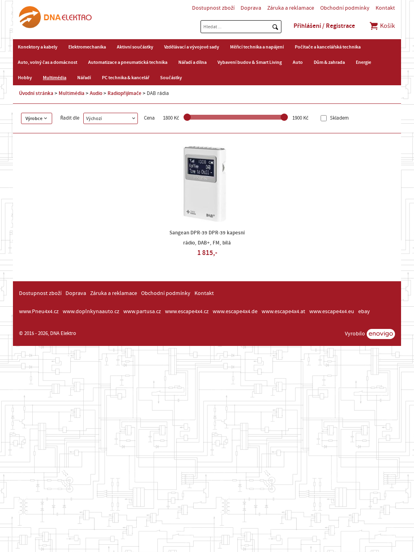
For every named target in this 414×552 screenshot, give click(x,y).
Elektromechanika (87, 47)
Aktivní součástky (135, 47)
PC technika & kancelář (125, 77)
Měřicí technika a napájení (257, 47)
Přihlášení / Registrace (324, 25)
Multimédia (54, 77)
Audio (96, 93)
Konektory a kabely (37, 47)
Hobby (25, 77)
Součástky (171, 77)
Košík (387, 25)
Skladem (339, 118)
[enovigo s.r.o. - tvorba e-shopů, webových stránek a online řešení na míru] (381, 334)
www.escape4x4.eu (331, 311)
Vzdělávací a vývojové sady (191, 47)
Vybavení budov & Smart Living (250, 62)
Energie (363, 62)
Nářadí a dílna (192, 62)
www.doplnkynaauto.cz (91, 311)
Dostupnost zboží (213, 8)
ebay (364, 311)
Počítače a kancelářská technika (328, 47)
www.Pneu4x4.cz (39, 311)
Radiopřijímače (125, 93)
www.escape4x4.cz (187, 311)
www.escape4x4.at (283, 311)
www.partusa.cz (142, 311)
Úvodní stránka (36, 93)
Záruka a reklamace (290, 8)
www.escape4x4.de (235, 311)
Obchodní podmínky (345, 8)
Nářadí (84, 77)
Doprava (251, 8)
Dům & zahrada (329, 62)
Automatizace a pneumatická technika (127, 62)
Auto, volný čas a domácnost (47, 62)
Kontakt (385, 8)
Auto (298, 62)
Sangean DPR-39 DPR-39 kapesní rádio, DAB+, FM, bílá (207, 238)
